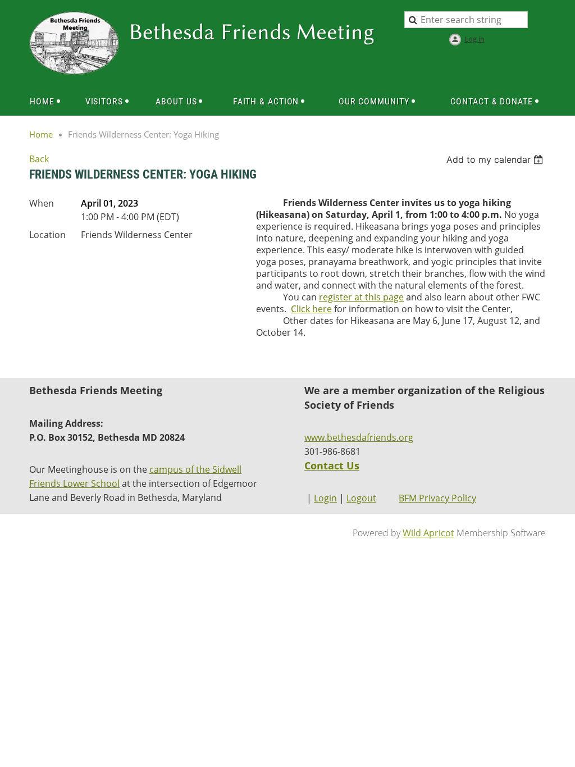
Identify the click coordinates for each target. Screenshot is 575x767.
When (41, 203)
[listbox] (496, 159)
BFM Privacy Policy (437, 498)
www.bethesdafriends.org (358, 437)
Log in (474, 39)
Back (39, 159)
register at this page (361, 297)
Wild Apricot (428, 533)
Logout (361, 498)
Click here (311, 309)
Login (325, 498)
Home (41, 134)
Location (47, 235)
